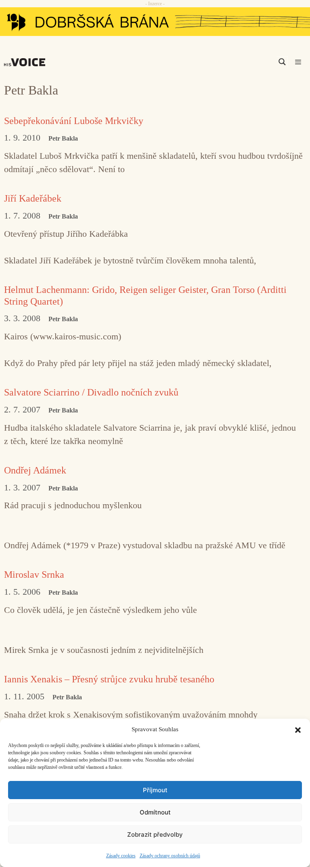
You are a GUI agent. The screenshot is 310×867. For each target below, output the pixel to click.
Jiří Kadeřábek (32, 198)
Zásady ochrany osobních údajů (170, 856)
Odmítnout (155, 812)
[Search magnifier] (282, 61)
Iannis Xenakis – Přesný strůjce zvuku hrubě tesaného (109, 679)
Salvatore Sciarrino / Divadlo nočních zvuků (91, 392)
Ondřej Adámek (35, 470)
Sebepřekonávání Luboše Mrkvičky (73, 121)
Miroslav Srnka (34, 574)
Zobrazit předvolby (155, 834)
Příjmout (155, 790)
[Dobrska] (155, 21)
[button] (298, 729)
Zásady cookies (121, 856)
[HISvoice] (26, 62)
